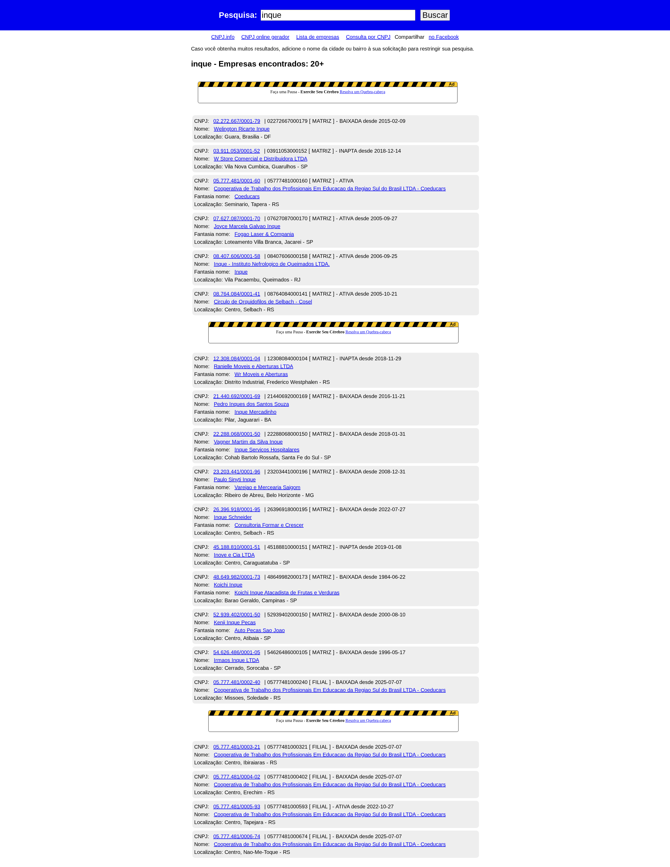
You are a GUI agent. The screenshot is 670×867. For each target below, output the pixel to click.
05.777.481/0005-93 (236, 806)
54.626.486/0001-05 (236, 652)
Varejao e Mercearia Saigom (267, 487)
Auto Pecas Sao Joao (259, 630)
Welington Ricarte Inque (242, 129)
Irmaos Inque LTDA (236, 660)
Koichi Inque (228, 585)
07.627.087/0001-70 (236, 218)
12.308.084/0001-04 (236, 358)
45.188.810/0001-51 (236, 547)
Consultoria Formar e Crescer (269, 525)
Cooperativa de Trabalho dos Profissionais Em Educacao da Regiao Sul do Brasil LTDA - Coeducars (330, 188)
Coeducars (247, 196)
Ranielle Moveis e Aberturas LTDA (253, 366)
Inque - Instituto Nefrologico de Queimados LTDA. (272, 264)
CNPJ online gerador (265, 37)
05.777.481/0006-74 (236, 836)
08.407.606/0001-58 (236, 256)
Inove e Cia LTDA (234, 555)
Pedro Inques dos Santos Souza (251, 404)
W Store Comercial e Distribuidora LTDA (260, 159)
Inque (241, 272)
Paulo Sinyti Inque (235, 479)
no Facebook (444, 37)
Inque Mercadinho (255, 412)
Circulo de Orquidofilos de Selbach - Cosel (263, 302)
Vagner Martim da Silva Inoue (248, 442)
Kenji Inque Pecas (235, 622)
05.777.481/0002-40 (236, 682)
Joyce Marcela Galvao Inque (247, 226)
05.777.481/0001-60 (236, 181)
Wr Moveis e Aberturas (261, 374)
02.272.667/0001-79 (236, 121)
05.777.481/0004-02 (236, 777)
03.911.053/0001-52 (236, 151)
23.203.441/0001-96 (236, 471)
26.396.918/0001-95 (236, 509)
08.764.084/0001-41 (236, 294)
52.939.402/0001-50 (236, 614)
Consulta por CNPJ (368, 37)
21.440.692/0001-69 (236, 396)
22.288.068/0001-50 (236, 434)
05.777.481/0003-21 (236, 747)
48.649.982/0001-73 (236, 577)
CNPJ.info (222, 37)
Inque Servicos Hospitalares (266, 449)
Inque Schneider (233, 517)
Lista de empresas (317, 37)
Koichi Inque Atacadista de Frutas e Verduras (286, 592)
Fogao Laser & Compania (264, 234)
